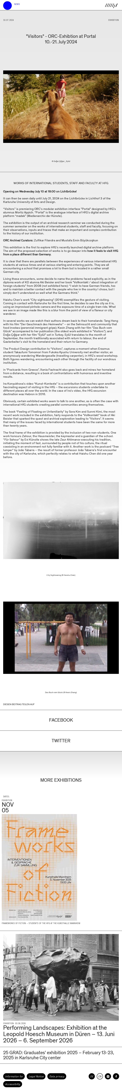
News (17, 4)
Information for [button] (14, 1076)
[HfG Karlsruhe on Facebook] (116, 1076)
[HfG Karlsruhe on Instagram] (108, 1076)
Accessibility (12, 1084)
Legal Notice (36, 1076)
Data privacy (56, 1076)
